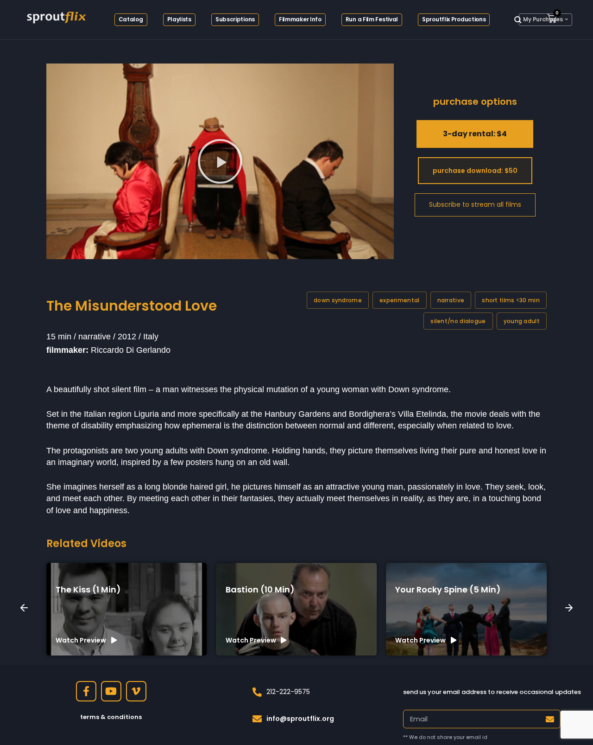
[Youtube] (111, 691)
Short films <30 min (511, 300)
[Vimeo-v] (136, 691)
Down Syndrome (338, 300)
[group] (126, 609)
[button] (220, 161)
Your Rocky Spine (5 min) (448, 589)
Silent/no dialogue (458, 321)
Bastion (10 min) (260, 589)
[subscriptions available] (475, 204)
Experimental (399, 300)
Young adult (522, 321)
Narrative (451, 300)
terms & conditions (111, 717)
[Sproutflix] (55, 16)
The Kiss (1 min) (88, 589)
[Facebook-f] (86, 691)
